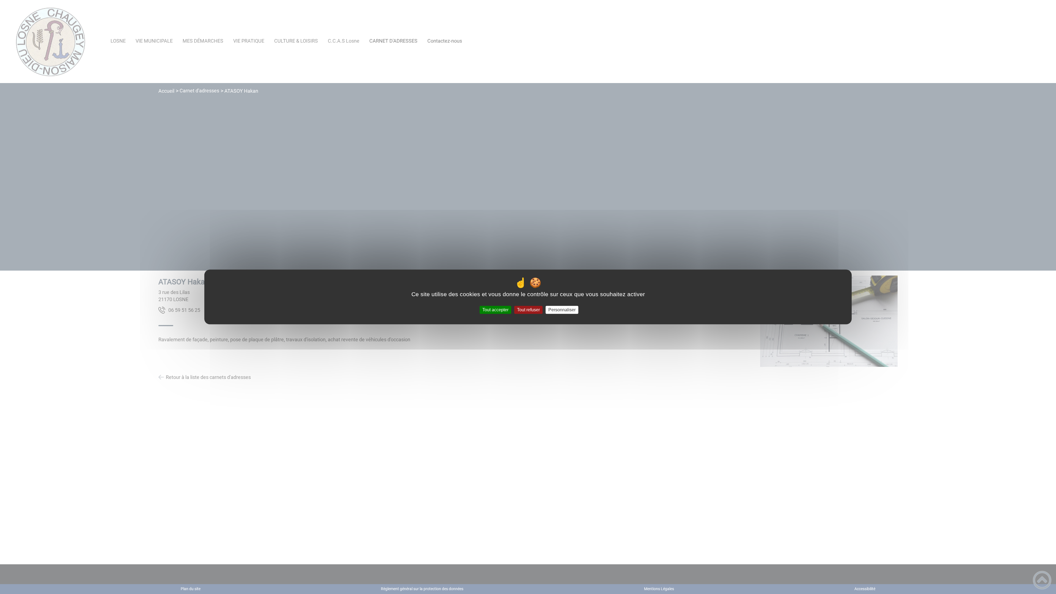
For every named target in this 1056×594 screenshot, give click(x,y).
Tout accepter (495, 309)
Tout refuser (528, 309)
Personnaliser (562, 309)
